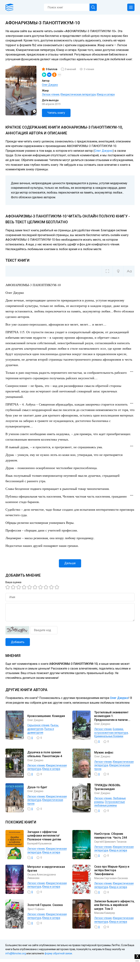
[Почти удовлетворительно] (13, 587)
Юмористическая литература (78, 94)
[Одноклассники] (54, 74)
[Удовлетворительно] (19, 587)
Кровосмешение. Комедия (46, 716)
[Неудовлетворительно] (8, 587)
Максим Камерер (104, 912)
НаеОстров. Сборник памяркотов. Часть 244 (110, 835)
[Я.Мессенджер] (44, 74)
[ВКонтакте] (49, 74)
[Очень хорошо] (41, 587)
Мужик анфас (103, 752)
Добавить (17, 642)
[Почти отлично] (46, 587)
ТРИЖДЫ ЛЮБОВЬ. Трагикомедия (107, 787)
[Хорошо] (30, 587)
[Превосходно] (57, 587)
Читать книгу (56, 112)
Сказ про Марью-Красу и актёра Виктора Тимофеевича (111, 870)
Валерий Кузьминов (39, 843)
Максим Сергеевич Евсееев (111, 878)
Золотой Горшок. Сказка (45, 905)
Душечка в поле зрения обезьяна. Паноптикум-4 (44, 754)
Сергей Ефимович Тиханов (110, 841)
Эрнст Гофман (35, 909)
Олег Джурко (50, 84)
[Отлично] (52, 587)
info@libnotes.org (15, 953)
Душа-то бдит (37, 787)
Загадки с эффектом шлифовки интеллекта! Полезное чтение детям (44, 835)
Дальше (70, 563)
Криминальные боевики (108, 736)
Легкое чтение (50, 94)
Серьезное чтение (38, 725)
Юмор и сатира (106, 94)
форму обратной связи (58, 953)
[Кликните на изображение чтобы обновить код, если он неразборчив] (17, 630)
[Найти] (93, 7)
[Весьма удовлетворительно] (24, 587)
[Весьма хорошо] (35, 587)
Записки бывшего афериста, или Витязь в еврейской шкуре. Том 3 (114, 905)
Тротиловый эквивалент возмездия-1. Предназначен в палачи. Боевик (111, 718)
